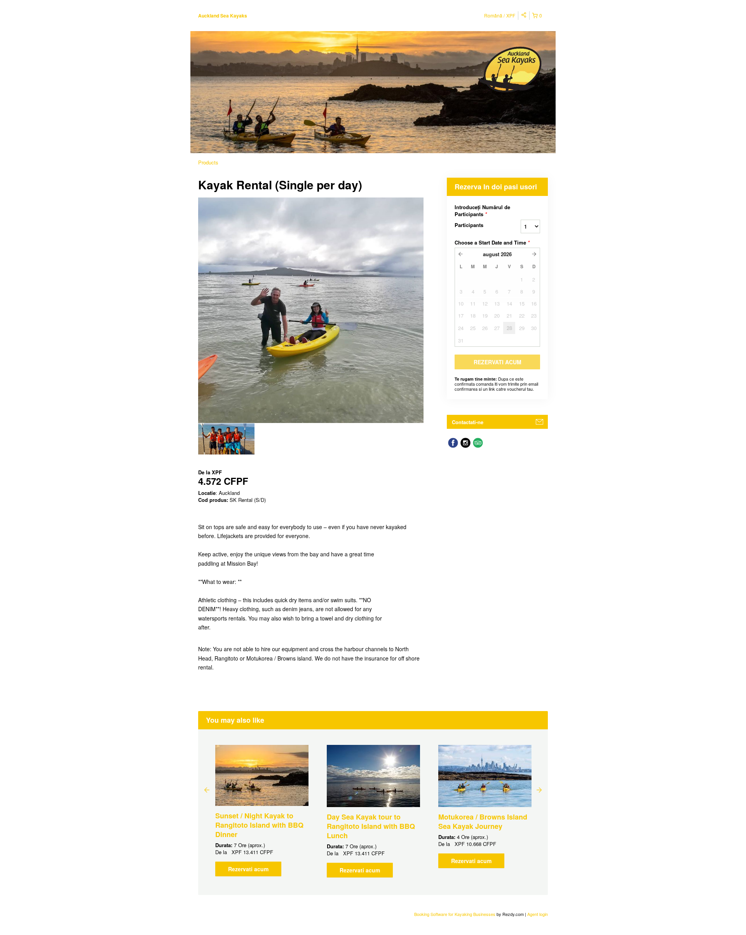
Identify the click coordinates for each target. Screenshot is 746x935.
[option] (226, 438)
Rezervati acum (248, 869)
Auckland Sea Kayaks (222, 15)
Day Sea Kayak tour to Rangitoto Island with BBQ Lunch (371, 826)
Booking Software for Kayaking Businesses (455, 914)
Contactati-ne (467, 422)
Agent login (537, 914)
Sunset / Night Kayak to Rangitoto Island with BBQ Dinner (259, 825)
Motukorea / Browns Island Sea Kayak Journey (482, 821)
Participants (469, 225)
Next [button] (539, 789)
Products (208, 162)
